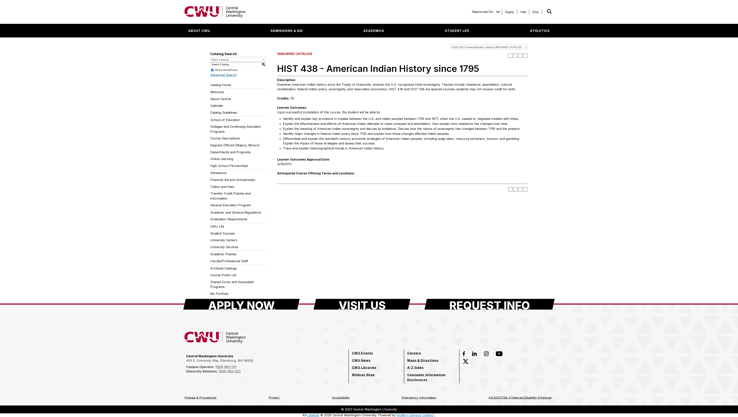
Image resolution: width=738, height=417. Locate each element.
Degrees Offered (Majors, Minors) (235, 145)
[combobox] (489, 47)
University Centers (223, 240)
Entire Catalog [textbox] (219, 59)
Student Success (222, 233)
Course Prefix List (223, 275)
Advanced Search (223, 75)
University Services (224, 247)
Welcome (217, 92)
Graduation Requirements (228, 219)
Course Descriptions (225, 138)
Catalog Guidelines (223, 112)
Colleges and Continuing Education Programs (235, 129)
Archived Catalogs (223, 268)
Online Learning (221, 159)
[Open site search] (549, 11)
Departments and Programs (230, 152)
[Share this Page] (515, 55)
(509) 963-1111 (226, 367)
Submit (543, 12)
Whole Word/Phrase (226, 69)
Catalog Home (220, 85)
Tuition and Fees (222, 187)
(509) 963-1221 (230, 371)
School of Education (225, 120)
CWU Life (217, 226)
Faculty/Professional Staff (229, 261)
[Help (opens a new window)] (525, 55)
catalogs (313, 415)
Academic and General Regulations (235, 212)
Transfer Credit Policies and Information (230, 196)
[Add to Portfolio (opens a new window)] (510, 55)
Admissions (218, 173)
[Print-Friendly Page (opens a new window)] (520, 55)
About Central (220, 99)
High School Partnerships (229, 166)
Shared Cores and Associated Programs (231, 284)
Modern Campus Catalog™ (416, 415)
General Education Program (230, 205)
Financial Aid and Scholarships (232, 180)
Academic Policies (223, 254)
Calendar (216, 106)
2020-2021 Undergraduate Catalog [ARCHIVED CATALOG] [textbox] (486, 47)
